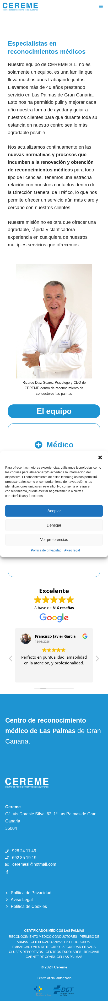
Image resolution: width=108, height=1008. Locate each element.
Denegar (54, 525)
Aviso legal (72, 550)
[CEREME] (20, 6)
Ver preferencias (54, 539)
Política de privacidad (46, 550)
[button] (100, 457)
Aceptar (54, 510)
